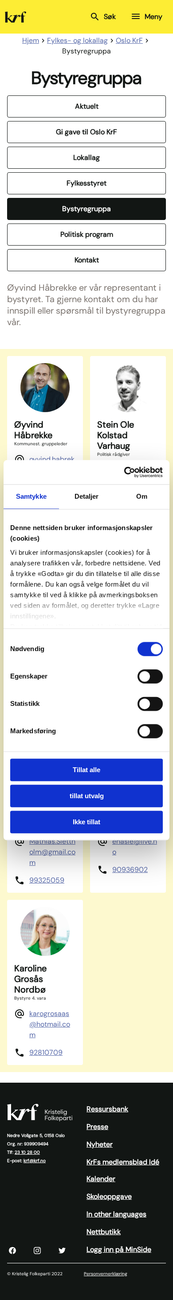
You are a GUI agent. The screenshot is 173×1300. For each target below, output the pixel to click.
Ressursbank (107, 1109)
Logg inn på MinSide (118, 1249)
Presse (97, 1126)
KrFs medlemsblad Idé (122, 1162)
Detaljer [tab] (87, 496)
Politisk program (86, 234)
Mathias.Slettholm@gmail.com (52, 852)
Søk (110, 16)
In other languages (116, 1214)
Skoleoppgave (109, 1196)
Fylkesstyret (86, 183)
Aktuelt (86, 106)
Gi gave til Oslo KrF (86, 131)
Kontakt (87, 260)
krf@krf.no (35, 1161)
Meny (153, 16)
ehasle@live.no (134, 847)
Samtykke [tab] (31, 496)
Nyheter (99, 1144)
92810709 (46, 1052)
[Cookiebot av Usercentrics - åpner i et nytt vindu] (124, 472)
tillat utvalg (87, 796)
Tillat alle (86, 769)
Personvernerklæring (105, 1274)
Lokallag (86, 157)
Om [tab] (141, 496)
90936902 (130, 869)
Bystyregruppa (86, 208)
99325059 (46, 880)
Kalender (100, 1178)
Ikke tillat (86, 822)
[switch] (150, 676)
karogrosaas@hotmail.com (49, 1024)
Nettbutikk (103, 1231)
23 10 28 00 (27, 1152)
